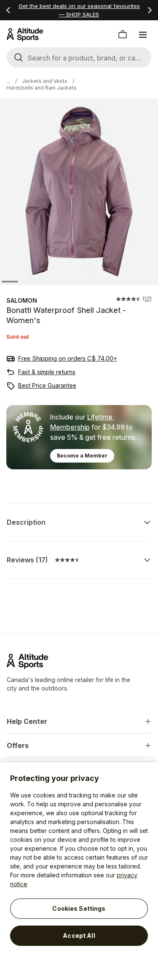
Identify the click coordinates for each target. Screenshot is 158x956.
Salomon (21, 300)
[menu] (142, 34)
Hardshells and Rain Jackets (41, 88)
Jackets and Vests (44, 81)
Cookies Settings (78, 908)
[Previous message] (8, 10)
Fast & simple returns (46, 371)
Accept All (79, 935)
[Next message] (149, 10)
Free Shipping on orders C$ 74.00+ (67, 358)
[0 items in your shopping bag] (122, 34)
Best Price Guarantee (47, 385)
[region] (79, 859)
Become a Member (82, 455)
